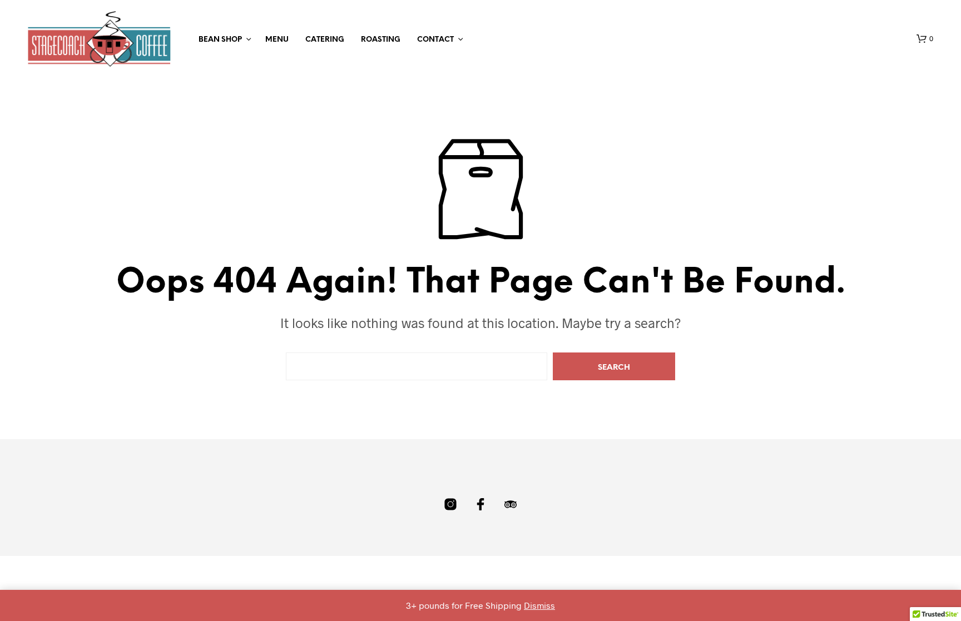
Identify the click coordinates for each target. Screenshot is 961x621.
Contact (435, 39)
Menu (277, 39)
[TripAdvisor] (510, 504)
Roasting (380, 39)
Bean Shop (220, 39)
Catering (324, 39)
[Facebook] (480, 504)
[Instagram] (450, 504)
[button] (925, 38)
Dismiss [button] (539, 605)
